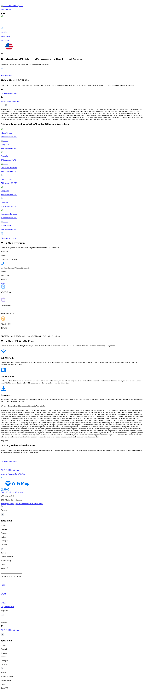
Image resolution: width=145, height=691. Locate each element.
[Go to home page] (9, 4)
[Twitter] (2, 490)
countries (4, 32)
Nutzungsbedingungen (9, 504)
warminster (5, 40)
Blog (12, 492)
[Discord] (5, 490)
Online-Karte (5, 492)
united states (5, 36)
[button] (72, 508)
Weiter (3, 283)
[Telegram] (7, 490)
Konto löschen (37, 504)
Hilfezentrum (18, 492)
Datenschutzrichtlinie (24, 504)
